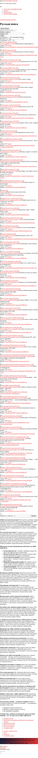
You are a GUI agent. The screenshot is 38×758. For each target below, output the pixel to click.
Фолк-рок (16, 445)
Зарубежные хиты (10, 239)
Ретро (9, 65)
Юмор (24, 511)
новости (23, 371)
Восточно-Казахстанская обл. (16, 453)
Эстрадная (35, 47)
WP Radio (3, 748)
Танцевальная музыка (25, 135)
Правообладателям (9, 723)
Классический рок (23, 443)
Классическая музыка (11, 268)
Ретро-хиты (19, 392)
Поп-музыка (8, 47)
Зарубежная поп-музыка (12, 422)
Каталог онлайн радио (13, 9)
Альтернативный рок (11, 74)
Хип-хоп (34, 135)
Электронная (31, 222)
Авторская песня (10, 145)
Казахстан (29, 453)
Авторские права (10, 14)
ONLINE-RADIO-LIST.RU (8, 19)
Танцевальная (27, 47)
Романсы (23, 499)
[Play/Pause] (2, 751)
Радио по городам (9, 725)
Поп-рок (11, 403)
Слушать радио (8, 728)
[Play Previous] (0, 751)
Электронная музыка (27, 82)
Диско (7, 110)
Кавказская (8, 332)
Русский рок (23, 491)
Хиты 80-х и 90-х (23, 118)
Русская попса (19, 47)
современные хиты (9, 393)
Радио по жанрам (9, 726)
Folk (6, 92)
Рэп (19, 82)
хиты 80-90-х (26, 65)
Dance (7, 342)
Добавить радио (8, 718)
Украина (9, 229)
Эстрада (23, 92)
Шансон (33, 74)
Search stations (5, 28)
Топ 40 (27, 361)
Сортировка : (4, 40)
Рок (13, 47)
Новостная (24, 55)
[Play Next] (4, 751)
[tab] (0, 6)
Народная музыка (10, 392)
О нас (6, 11)
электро (25, 102)
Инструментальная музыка (13, 55)
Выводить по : (4, 39)
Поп (29, 55)
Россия (9, 45)
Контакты (8, 12)
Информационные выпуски (23, 145)
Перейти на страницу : (7, 516)
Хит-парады (22, 176)
